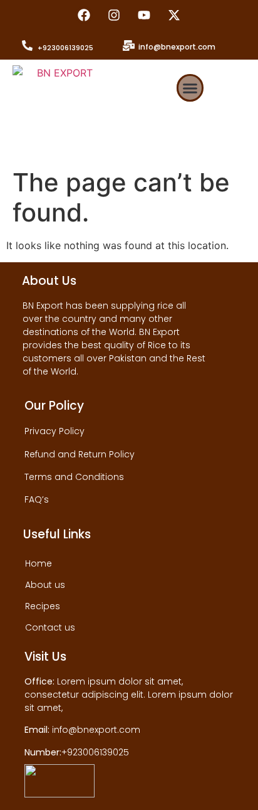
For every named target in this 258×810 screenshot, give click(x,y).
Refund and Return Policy (79, 454)
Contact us (50, 627)
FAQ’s (36, 499)
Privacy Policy (54, 431)
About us (45, 584)
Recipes (42, 606)
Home (38, 563)
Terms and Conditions (74, 477)
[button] (190, 88)
